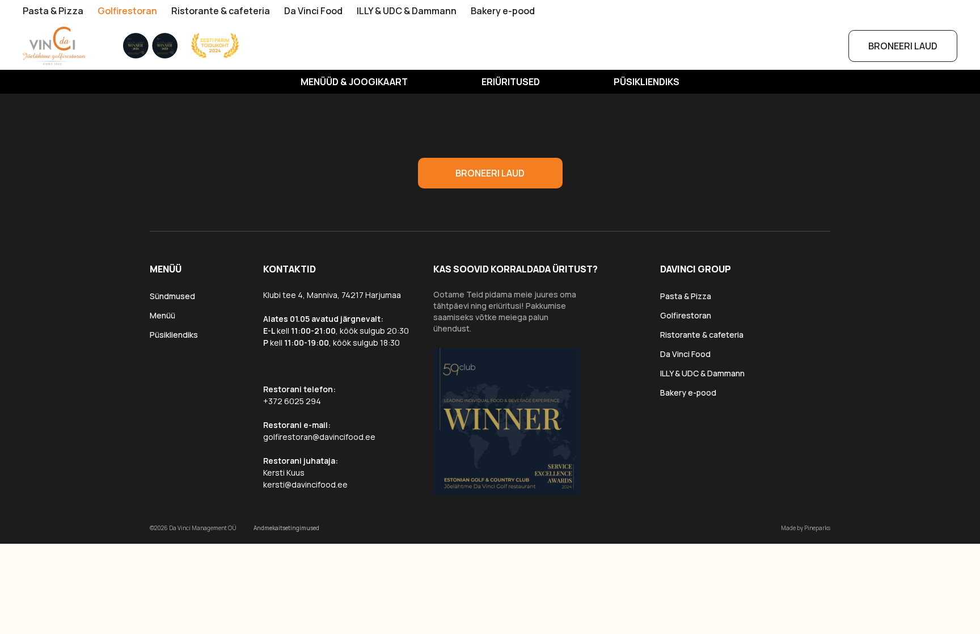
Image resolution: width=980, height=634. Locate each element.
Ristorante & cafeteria (220, 11)
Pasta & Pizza (53, 11)
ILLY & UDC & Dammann (407, 11)
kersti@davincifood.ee (305, 484)
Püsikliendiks (646, 81)
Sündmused (172, 296)
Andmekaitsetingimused (286, 528)
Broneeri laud (902, 46)
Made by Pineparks (805, 528)
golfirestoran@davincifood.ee (319, 436)
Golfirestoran (127, 11)
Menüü (162, 315)
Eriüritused (510, 81)
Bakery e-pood (503, 11)
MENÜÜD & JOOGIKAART (354, 81)
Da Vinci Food (313, 11)
